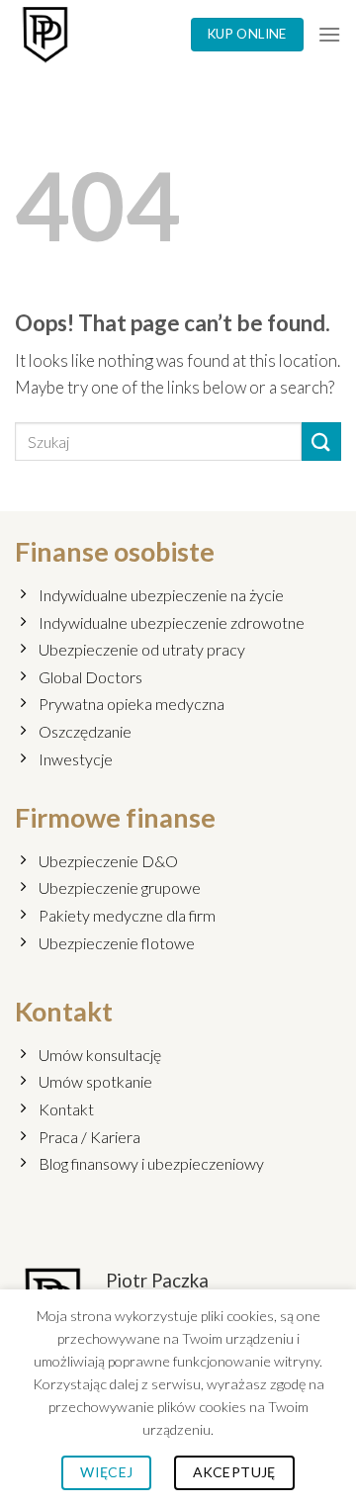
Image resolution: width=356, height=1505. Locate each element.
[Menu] (329, 34)
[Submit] (321, 441)
